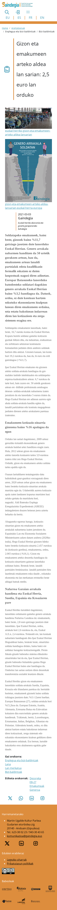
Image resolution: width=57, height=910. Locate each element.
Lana (8, 764)
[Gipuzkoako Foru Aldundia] (50, 889)
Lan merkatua (13, 768)
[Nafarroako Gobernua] (36, 901)
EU (8, 17)
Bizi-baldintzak (13, 772)
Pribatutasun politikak (20, 863)
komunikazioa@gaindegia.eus (24, 836)
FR (30, 17)
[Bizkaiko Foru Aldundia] (21, 889)
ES (19, 17)
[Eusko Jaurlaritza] (36, 889)
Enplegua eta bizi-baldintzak (21, 760)
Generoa (35, 790)
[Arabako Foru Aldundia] (7, 889)
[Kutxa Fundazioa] (7, 901)
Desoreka (35, 778)
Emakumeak (37, 786)
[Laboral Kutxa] (21, 901)
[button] (28, 122)
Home (5, 28)
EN (42, 17)
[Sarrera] (18, 5)
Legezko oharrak (17, 859)
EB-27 (33, 782)
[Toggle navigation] (28, 12)
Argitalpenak (18, 28)
